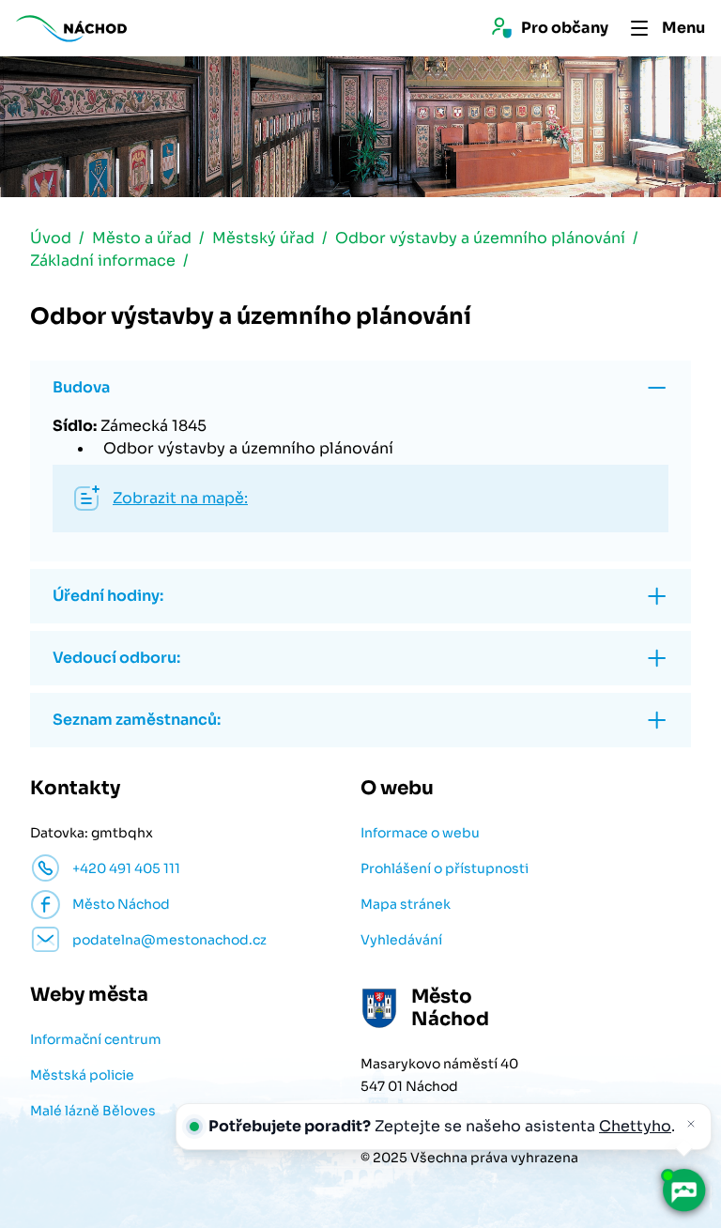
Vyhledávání (401, 939)
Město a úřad (142, 238)
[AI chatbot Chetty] (683, 1190)
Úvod (50, 238)
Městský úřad (263, 238)
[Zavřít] (691, 1124)
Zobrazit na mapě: (180, 498)
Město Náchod (121, 904)
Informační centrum (95, 1039)
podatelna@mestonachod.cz (169, 939)
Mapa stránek (405, 904)
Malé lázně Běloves (93, 1110)
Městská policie (82, 1075)
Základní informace (103, 260)
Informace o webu (420, 832)
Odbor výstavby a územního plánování (480, 238)
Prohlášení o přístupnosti (444, 868)
